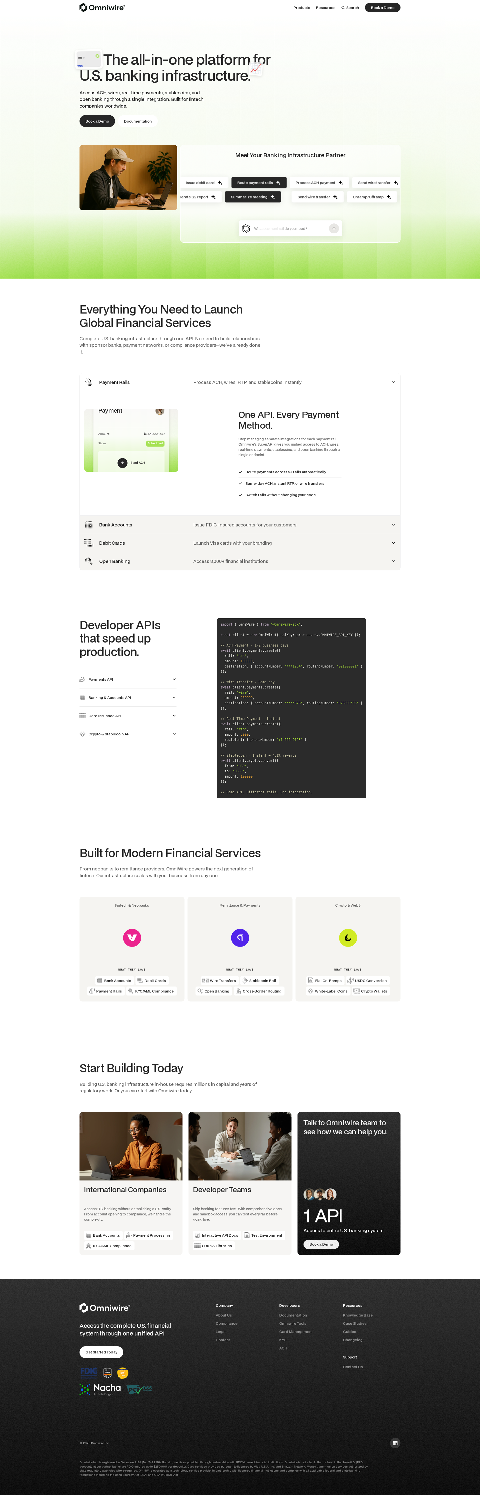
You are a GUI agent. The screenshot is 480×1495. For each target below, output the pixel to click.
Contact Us (353, 1366)
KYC (282, 1339)
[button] (302, 7)
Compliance (227, 1323)
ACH (283, 1348)
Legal (221, 1331)
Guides (349, 1331)
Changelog (352, 1339)
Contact (223, 1339)
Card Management (296, 1331)
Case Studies (354, 1323)
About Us (224, 1315)
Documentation (293, 1315)
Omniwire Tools (292, 1323)
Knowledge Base (358, 1315)
